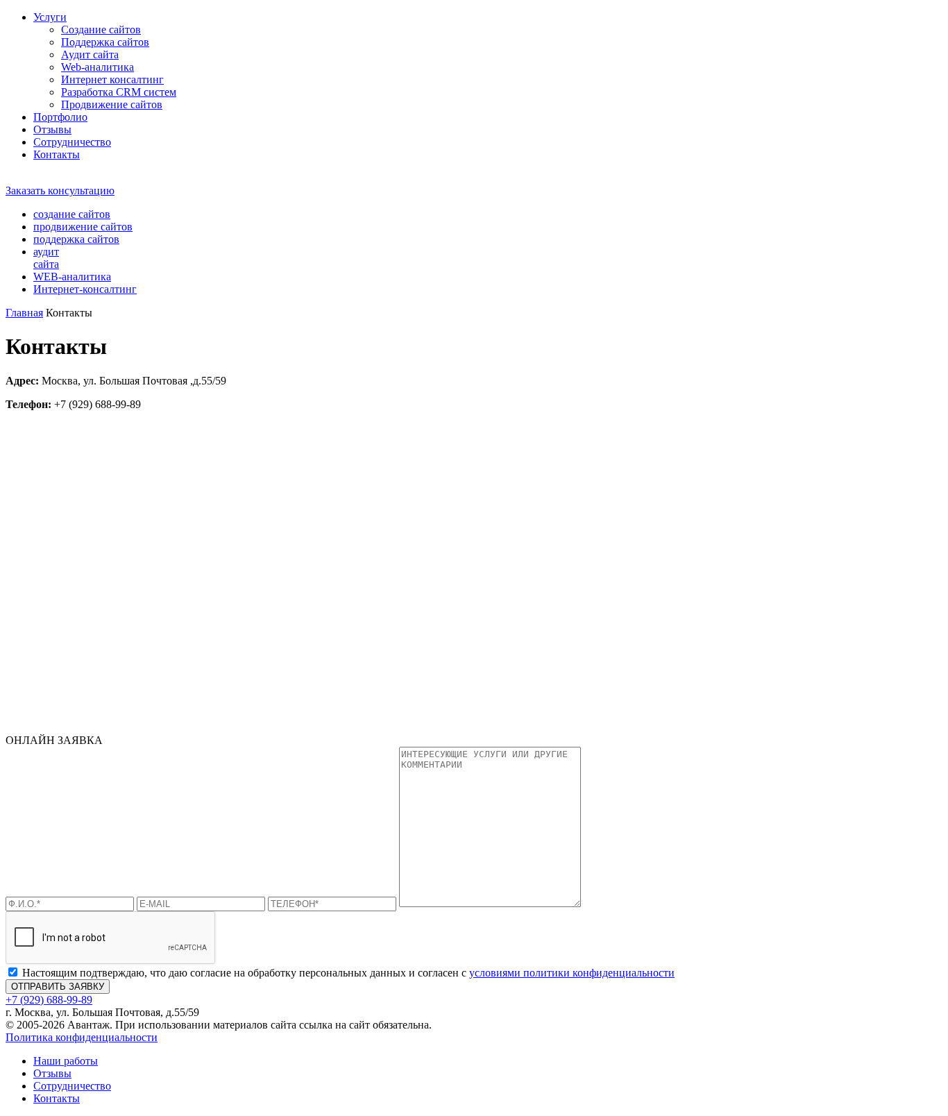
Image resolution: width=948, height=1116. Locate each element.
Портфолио (60, 117)
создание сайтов (71, 214)
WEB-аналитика (72, 276)
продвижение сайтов (83, 226)
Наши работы (65, 1061)
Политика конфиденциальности (82, 1037)
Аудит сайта (90, 54)
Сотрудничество (72, 142)
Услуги (50, 17)
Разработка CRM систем (118, 92)
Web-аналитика (97, 67)
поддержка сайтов (76, 239)
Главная (24, 313)
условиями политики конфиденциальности (572, 973)
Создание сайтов (101, 29)
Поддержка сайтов (105, 42)
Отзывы (52, 129)
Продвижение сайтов (111, 104)
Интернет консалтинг (112, 79)
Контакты (56, 154)
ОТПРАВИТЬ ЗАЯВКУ (57, 986)
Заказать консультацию (60, 190)
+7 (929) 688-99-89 (49, 178)
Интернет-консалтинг (85, 289)
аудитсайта (46, 258)
